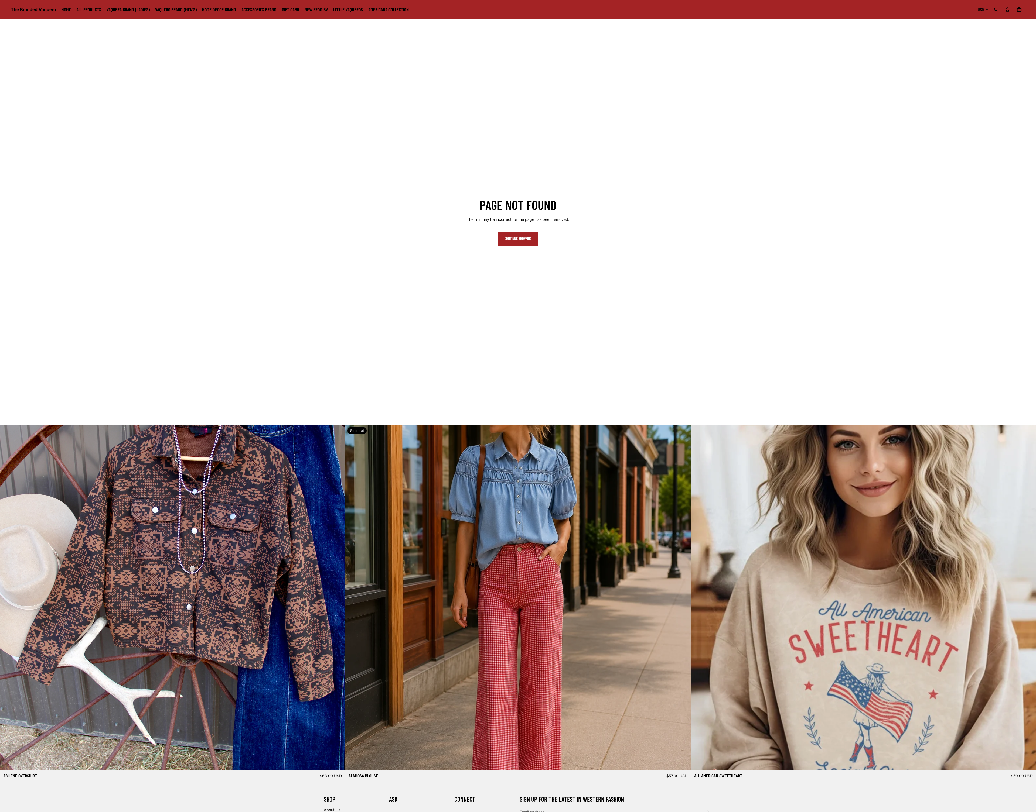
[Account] (1007, 9)
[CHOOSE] (337, 762)
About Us (332, 809)
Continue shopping (518, 238)
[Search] (996, 9)
